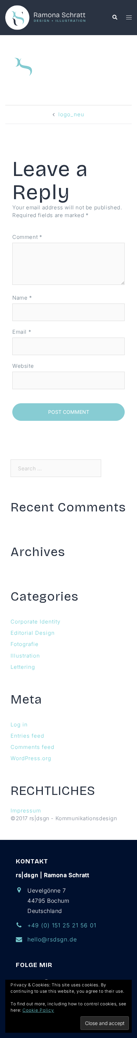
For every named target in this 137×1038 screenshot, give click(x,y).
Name (22, 297)
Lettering (23, 667)
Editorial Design (33, 632)
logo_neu (71, 114)
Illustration (25, 655)
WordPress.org (31, 758)
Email (21, 331)
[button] (114, 17)
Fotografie (25, 644)
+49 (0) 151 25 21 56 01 (61, 925)
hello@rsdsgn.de (52, 939)
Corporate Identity (35, 621)
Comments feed (32, 747)
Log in (19, 724)
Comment (27, 237)
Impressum (26, 810)
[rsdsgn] (46, 17)
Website (23, 366)
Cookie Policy (38, 1010)
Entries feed (27, 735)
